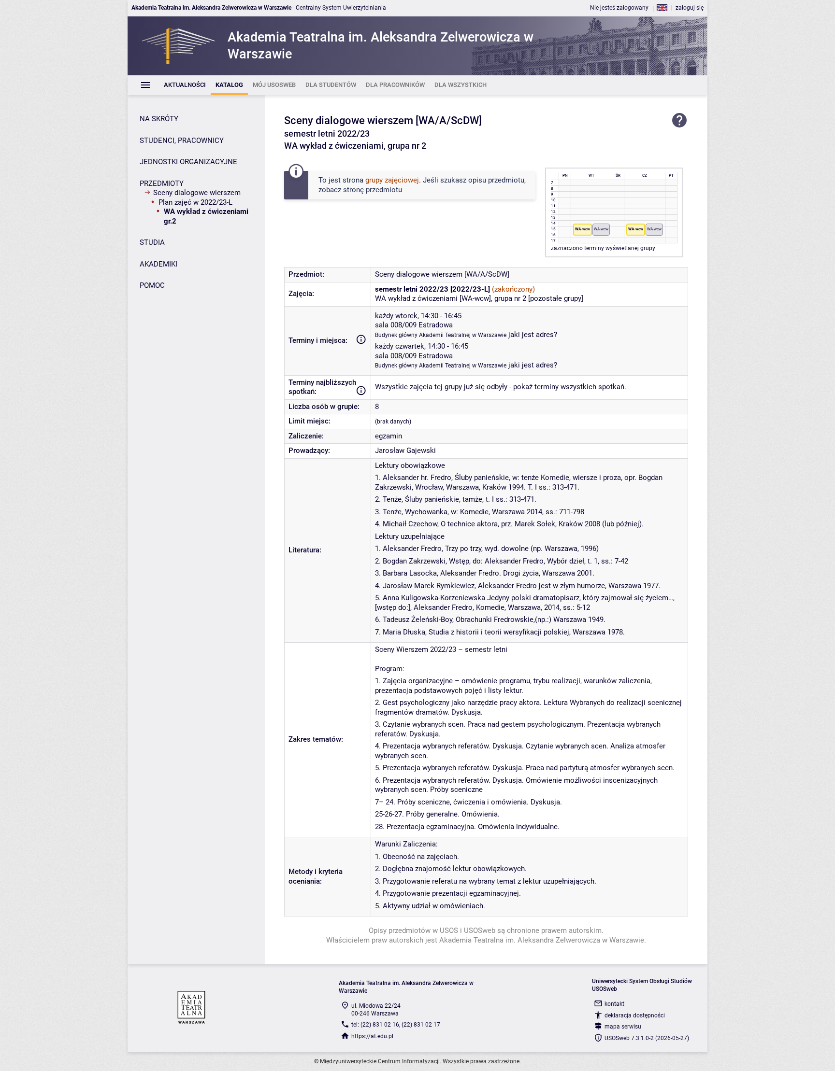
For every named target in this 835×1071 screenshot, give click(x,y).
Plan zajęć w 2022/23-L (195, 202)
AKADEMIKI (158, 264)
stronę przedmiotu (372, 189)
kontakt (614, 1004)
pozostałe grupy (555, 298)
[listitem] (185, 85)
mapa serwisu (623, 1026)
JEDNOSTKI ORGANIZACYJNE (188, 161)
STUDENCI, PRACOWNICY (182, 140)
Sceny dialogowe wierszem (197, 192)
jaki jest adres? (532, 334)
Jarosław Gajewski (405, 450)
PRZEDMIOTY (162, 183)
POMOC (152, 285)
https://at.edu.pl (372, 1036)
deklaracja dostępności (635, 1015)
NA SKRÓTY (159, 118)
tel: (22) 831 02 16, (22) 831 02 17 (395, 1024)
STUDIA (152, 242)
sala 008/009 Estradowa (414, 325)
